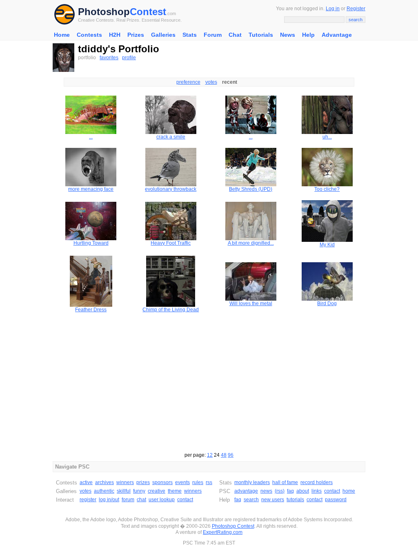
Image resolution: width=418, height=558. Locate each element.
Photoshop (104, 11)
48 (224, 455)
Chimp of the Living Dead (170, 309)
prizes (143, 482)
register (88, 499)
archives (104, 482)
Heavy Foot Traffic (171, 243)
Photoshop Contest (233, 526)
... (91, 137)
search (251, 499)
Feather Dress (91, 309)
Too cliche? (327, 189)
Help (308, 34)
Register (356, 8)
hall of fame (285, 482)
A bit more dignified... (251, 243)
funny (139, 491)
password (336, 499)
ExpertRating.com (222, 532)
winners (125, 482)
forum (128, 499)
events (182, 482)
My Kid (327, 245)
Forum (213, 34)
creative (156, 491)
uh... (327, 137)
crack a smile (170, 137)
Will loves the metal (250, 303)
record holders (316, 482)
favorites (109, 57)
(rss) (280, 491)
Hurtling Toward (91, 243)
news (266, 491)
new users (272, 499)
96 (230, 455)
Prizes (135, 34)
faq (290, 491)
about (302, 491)
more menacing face (90, 189)
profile (129, 57)
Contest (148, 11)
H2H (114, 34)
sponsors (162, 482)
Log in (333, 8)
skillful (124, 491)
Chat (235, 34)
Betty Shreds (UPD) (250, 189)
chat (141, 499)
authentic (104, 491)
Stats (189, 34)
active (86, 482)
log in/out (109, 499)
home (348, 491)
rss (209, 482)
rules (197, 482)
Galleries (163, 34)
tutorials (295, 499)
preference (188, 82)
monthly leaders (252, 482)
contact (185, 499)
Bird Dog (327, 303)
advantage (246, 491)
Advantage (337, 34)
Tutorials (261, 34)
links (316, 491)
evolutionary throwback (170, 189)
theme (175, 491)
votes (211, 82)
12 (210, 455)
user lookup (162, 499)
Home (62, 34)
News (287, 34)
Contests (89, 34)
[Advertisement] (209, 378)
